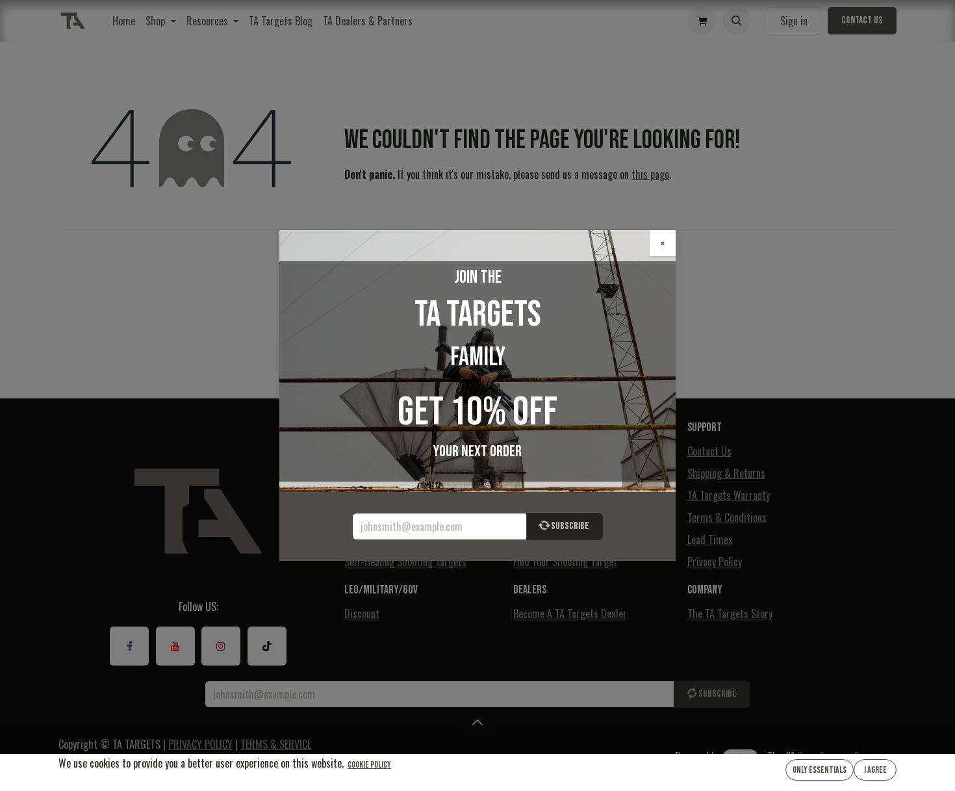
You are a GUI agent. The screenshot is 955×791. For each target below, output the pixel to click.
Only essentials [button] (820, 769)
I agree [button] (875, 769)
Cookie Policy (369, 764)
